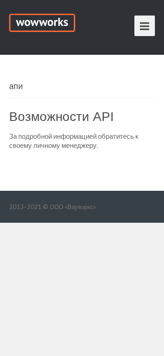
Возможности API (61, 117)
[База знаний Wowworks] (42, 21)
